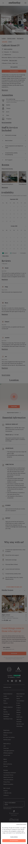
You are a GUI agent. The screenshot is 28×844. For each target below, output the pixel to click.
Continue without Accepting (21, 824)
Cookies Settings (14, 836)
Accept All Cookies (14, 840)
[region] (14, 833)
